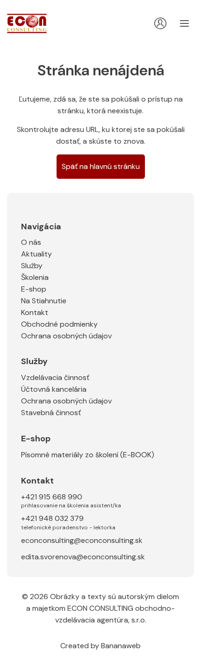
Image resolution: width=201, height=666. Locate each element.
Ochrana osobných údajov (66, 336)
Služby (32, 266)
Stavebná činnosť (51, 412)
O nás (31, 242)
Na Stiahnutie (43, 301)
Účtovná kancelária (53, 389)
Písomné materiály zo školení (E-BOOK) (87, 455)
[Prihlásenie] (160, 23)
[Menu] (184, 23)
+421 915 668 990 (71, 500)
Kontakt (34, 312)
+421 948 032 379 (68, 521)
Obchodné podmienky (59, 324)
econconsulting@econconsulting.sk (82, 540)
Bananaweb (121, 646)
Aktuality (36, 254)
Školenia (35, 277)
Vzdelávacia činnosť (55, 377)
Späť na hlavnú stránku (101, 166)
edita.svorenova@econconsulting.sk (83, 557)
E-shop (33, 289)
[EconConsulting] (27, 24)
